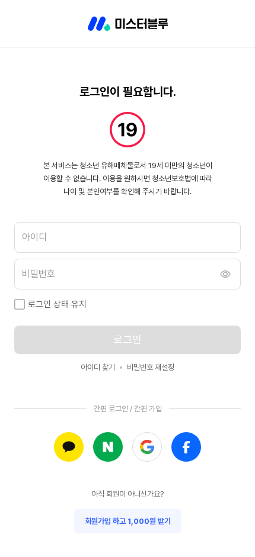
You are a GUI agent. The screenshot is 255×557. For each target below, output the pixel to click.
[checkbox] (19, 304)
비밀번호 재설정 (150, 367)
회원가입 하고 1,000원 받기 (128, 521)
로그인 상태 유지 (57, 304)
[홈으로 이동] (128, 23)
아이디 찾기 (98, 367)
